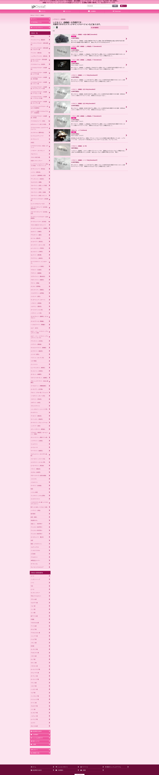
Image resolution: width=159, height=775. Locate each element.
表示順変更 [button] (95, 27)
